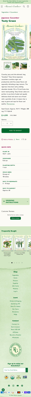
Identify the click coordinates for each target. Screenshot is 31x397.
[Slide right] (29, 66)
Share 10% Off (15, 329)
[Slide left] (1, 66)
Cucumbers (14, 12)
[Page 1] (12, 263)
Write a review (15, 218)
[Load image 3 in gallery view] (23, 65)
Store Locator (15, 327)
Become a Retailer (15, 335)
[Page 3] (16, 263)
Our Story (15, 309)
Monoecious (11, 104)
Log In (15, 291)
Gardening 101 (15, 304)
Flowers (15, 280)
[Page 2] (14, 263)
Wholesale (15, 337)
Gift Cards (15, 286)
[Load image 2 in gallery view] (15, 65)
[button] (24, 7)
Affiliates (15, 332)
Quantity (4, 119)
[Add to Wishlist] (11, 249)
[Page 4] (19, 263)
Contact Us (15, 324)
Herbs (15, 278)
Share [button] (17, 139)
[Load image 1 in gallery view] (7, 65)
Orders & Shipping (15, 301)
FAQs (15, 314)
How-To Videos (15, 306)
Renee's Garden (18, 395)
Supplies (15, 283)
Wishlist (15, 288)
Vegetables (5, 12)
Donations (15, 312)
